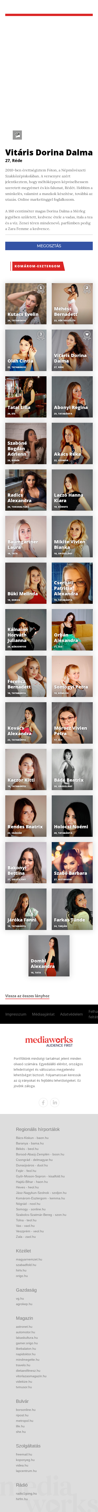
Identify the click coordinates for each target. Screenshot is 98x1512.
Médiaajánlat (43, 1014)
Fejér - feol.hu (26, 1171)
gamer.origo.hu (27, 1343)
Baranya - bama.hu (30, 1143)
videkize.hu (24, 1381)
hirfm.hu (22, 1499)
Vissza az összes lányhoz (27, 995)
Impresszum (15, 1014)
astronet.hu (24, 1326)
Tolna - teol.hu (26, 1220)
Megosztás (49, 246)
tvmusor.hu (24, 1387)
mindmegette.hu (27, 1359)
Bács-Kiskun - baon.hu (32, 1138)
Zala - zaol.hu (26, 1236)
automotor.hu (25, 1332)
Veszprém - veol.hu (30, 1231)
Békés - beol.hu (27, 1149)
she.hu (21, 1431)
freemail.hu (24, 1454)
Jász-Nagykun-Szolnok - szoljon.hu (41, 1193)
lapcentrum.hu (26, 1471)
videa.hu (22, 1465)
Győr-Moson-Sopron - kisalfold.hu (40, 1176)
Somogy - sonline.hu (31, 1209)
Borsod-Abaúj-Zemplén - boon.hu (40, 1154)
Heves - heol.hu (27, 1187)
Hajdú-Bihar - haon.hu (32, 1182)
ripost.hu (22, 1415)
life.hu (20, 1426)
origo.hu (22, 1276)
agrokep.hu (24, 1304)
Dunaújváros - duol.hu (32, 1165)
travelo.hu (23, 1365)
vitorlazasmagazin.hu (31, 1376)
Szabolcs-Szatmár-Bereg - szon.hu (41, 1215)
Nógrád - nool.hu (28, 1204)
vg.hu (20, 1298)
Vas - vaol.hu (25, 1225)
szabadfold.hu (26, 1265)
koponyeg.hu (25, 1460)
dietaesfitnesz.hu (28, 1370)
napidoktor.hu (26, 1354)
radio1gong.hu (26, 1493)
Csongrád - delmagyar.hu (34, 1160)
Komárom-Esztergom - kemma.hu (40, 1198)
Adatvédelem (71, 1014)
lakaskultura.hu (27, 1337)
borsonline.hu (26, 1410)
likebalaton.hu (26, 1348)
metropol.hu (24, 1421)
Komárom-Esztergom (38, 266)
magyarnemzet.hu (29, 1259)
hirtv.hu (21, 1270)
